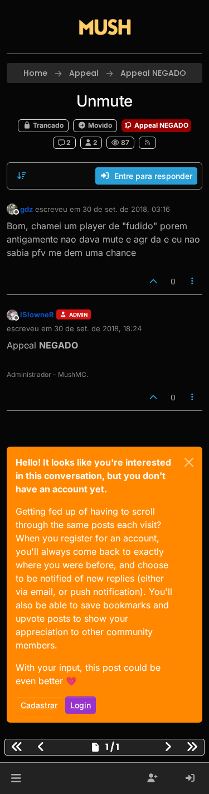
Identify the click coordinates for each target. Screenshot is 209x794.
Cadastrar (39, 705)
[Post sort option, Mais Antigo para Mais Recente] (22, 175)
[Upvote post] (153, 281)
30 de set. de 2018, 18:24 (98, 328)
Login (80, 705)
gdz (26, 209)
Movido (99, 125)
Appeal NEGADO (160, 125)
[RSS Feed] (147, 143)
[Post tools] (193, 281)
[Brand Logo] (105, 26)
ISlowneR (37, 314)
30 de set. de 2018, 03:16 (126, 209)
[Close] (189, 462)
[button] (15, 778)
